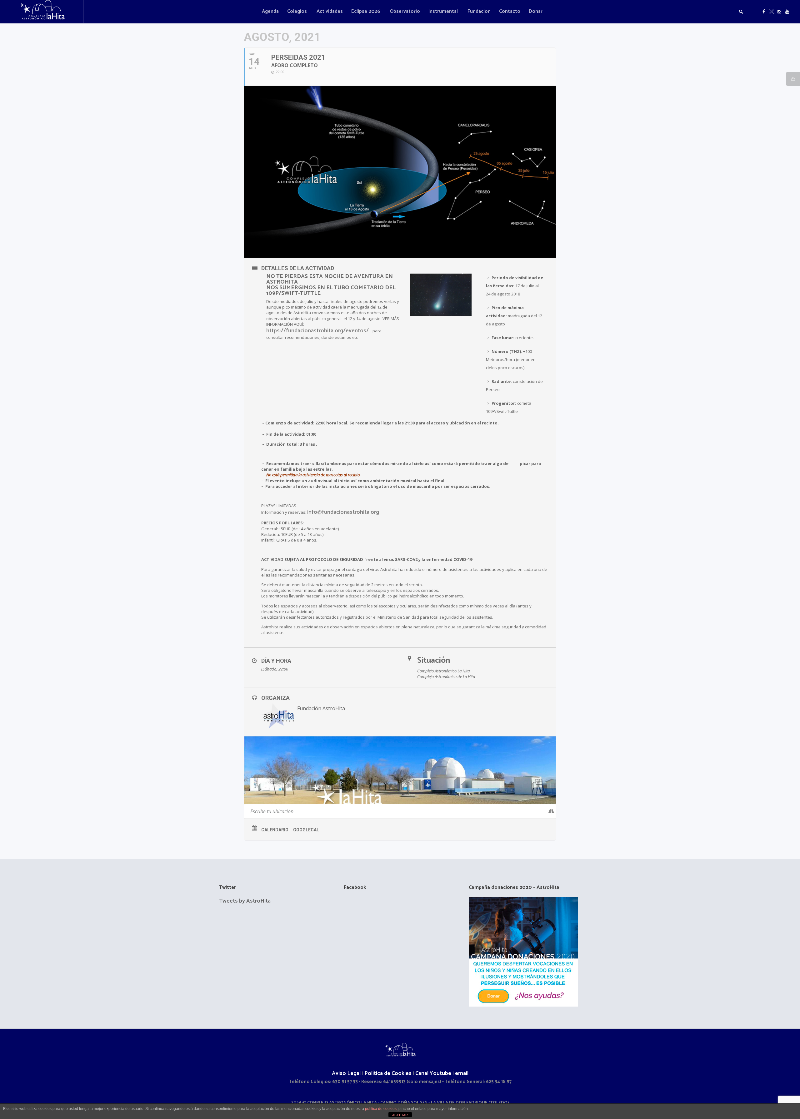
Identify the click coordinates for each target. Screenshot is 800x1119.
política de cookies (381, 1109)
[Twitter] (771, 11)
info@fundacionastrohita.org (343, 512)
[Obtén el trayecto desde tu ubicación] (551, 811)
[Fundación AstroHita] (400, 1051)
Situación (433, 660)
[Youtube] (787, 11)
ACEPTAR (400, 1115)
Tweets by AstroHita (245, 901)
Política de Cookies (388, 1073)
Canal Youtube (433, 1073)
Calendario (274, 829)
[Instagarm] (779, 11)
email (461, 1073)
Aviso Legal (346, 1073)
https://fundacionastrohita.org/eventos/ (317, 330)
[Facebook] (764, 11)
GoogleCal (306, 829)
